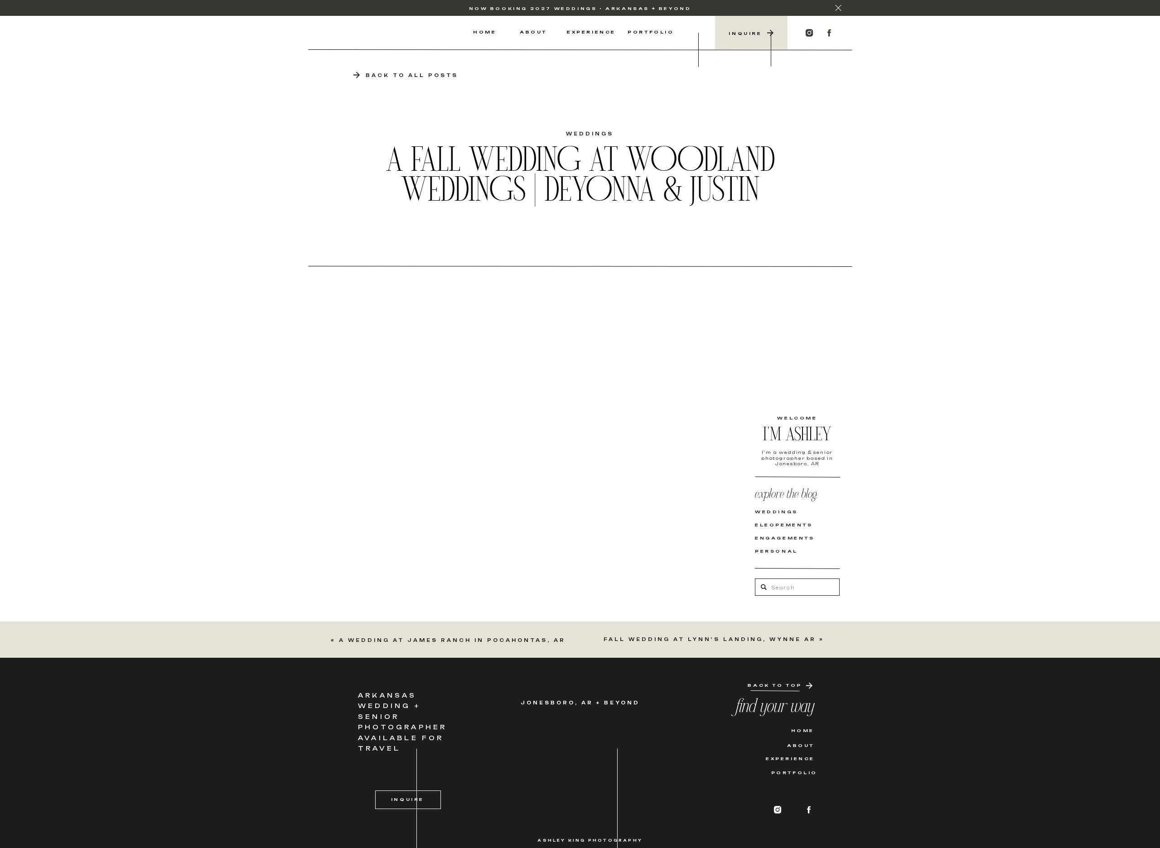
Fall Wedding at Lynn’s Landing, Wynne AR (710, 639)
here (446, 310)
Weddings (590, 133)
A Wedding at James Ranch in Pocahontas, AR (452, 640)
